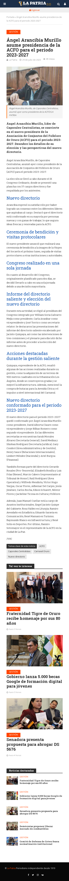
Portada (10, 17)
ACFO (42, 546)
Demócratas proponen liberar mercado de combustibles (36, 827)
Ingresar (35, 10)
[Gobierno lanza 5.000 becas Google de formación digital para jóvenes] (35, 650)
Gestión (13, 31)
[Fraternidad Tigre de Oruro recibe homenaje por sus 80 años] (35, 587)
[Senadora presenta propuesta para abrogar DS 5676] (35, 713)
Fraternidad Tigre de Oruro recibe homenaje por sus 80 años (33, 618)
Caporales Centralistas (19, 551)
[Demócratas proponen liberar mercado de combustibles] (12, 826)
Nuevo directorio (16, 556)
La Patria (13, 59)
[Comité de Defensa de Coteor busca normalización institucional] (12, 841)
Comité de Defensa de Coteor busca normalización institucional (39, 842)
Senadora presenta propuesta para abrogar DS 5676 (33, 744)
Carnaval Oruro (41, 551)
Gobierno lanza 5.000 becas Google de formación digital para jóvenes (34, 681)
